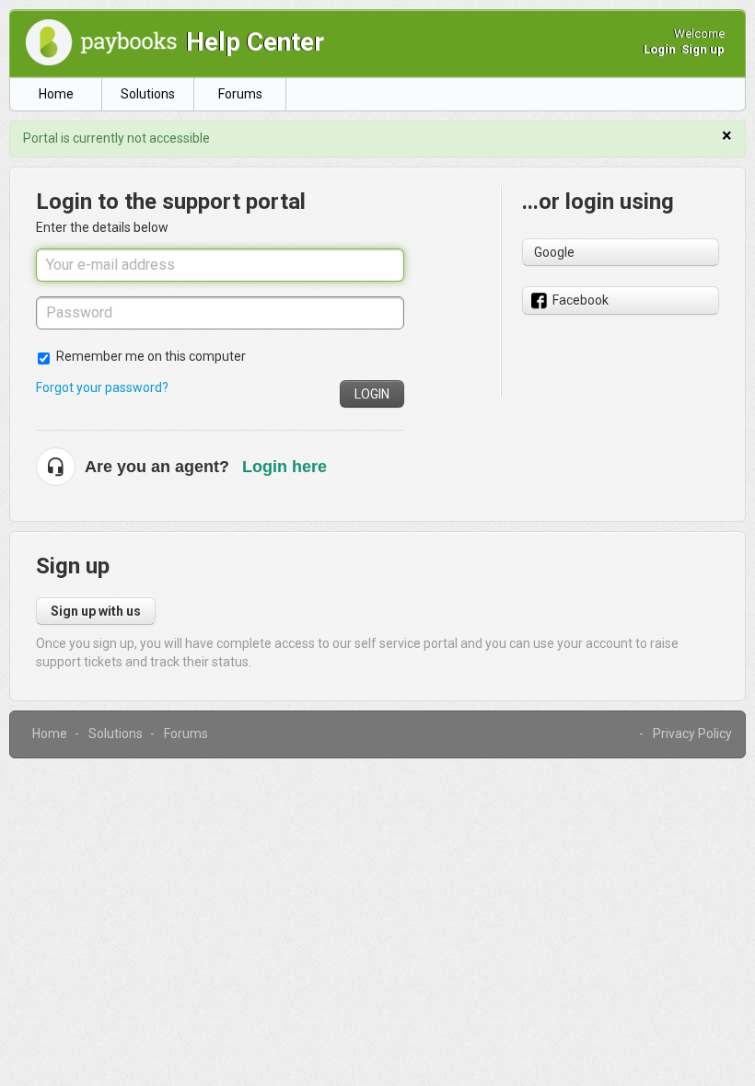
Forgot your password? (102, 387)
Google (554, 252)
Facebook (580, 300)
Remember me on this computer (151, 356)
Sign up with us (96, 611)
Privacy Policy (692, 733)
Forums (240, 94)
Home (56, 94)
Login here (284, 466)
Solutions (148, 94)
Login (371, 394)
